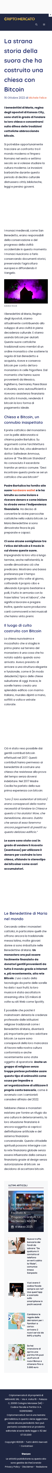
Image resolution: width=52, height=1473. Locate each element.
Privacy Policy (12, 1466)
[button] (36, 24)
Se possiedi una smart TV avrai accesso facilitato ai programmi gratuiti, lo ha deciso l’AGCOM (25, 1213)
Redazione (41, 1466)
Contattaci (27, 1446)
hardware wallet (23, 490)
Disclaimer (28, 1466)
